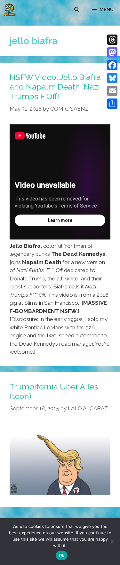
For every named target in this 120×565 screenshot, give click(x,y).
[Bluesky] (112, 78)
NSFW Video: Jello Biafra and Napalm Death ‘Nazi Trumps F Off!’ (55, 86)
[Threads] (112, 39)
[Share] (112, 103)
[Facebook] (112, 65)
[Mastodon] (112, 52)
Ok (62, 555)
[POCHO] (9, 9)
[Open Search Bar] (76, 9)
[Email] (112, 90)
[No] (112, 541)
